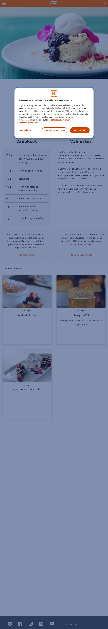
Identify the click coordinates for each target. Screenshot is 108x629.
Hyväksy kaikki (79, 130)
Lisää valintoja (25, 130)
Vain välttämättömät (54, 130)
